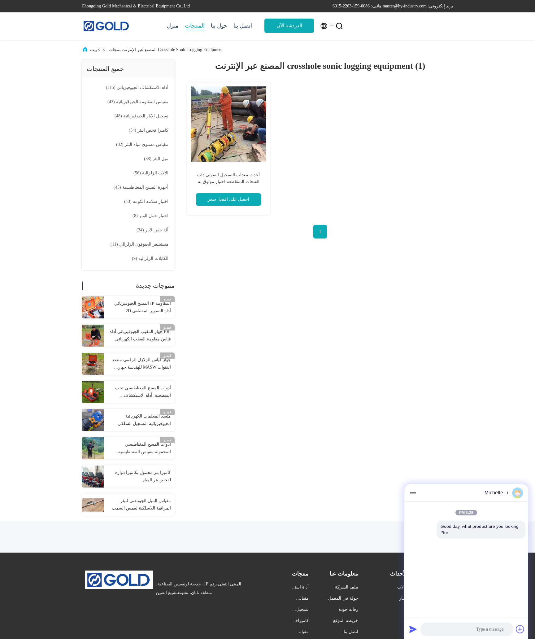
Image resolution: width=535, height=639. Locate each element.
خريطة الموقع (345, 620)
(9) (150, 258)
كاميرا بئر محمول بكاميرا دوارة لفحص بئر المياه (143, 476)
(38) (156, 158)
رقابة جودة (348, 609)
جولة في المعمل (343, 598)
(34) (152, 230)
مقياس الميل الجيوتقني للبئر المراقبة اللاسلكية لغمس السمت (141, 504)
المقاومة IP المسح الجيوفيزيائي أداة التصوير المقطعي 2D (142, 307)
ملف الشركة (346, 587)
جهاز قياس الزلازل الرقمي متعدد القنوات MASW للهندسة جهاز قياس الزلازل (141, 364)
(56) (150, 173)
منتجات (115, 49)
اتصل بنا (242, 26)
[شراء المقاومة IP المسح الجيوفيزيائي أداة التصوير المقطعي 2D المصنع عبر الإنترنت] (93, 307)
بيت (93, 49)
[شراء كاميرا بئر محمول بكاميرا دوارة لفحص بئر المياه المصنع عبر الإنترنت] (93, 476)
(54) (148, 130)
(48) (141, 116)
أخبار (403, 598)
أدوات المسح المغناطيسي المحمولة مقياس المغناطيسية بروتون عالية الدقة (144, 449)
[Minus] (413, 493)
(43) (137, 101)
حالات (402, 587)
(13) (146, 201)
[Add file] (520, 629)
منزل (173, 26)
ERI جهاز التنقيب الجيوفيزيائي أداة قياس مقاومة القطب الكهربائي (140, 335)
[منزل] (106, 26)
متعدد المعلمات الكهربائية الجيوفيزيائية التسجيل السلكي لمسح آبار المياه (144, 420)
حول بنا (219, 26)
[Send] (413, 629)
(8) (150, 215)
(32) (142, 144)
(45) (141, 187)
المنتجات (195, 26)
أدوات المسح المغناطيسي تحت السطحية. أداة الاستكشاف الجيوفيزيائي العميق (143, 392)
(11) (139, 244)
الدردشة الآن (289, 25)
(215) (137, 87)
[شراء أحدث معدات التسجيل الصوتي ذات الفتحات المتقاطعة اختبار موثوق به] (228, 124)
